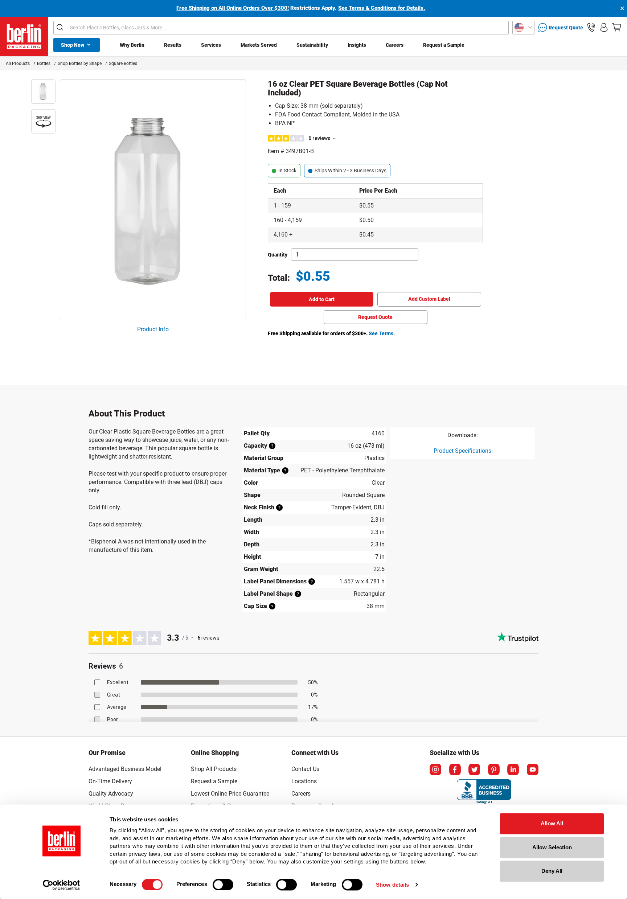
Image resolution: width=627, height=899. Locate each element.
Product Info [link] (153, 329)
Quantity (277, 255)
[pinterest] (494, 769)
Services (211, 45)
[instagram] (435, 769)
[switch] (223, 884)
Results (172, 45)
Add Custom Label (429, 299)
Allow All (552, 823)
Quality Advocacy (111, 793)
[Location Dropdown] (523, 27)
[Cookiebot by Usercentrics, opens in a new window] (61, 884)
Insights (357, 45)
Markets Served (259, 45)
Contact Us (305, 768)
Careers (394, 45)
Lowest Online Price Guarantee (230, 793)
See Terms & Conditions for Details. (381, 8)
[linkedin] (513, 769)
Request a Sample (443, 45)
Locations (304, 781)
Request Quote (375, 317)
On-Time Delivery (110, 781)
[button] (591, 27)
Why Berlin (132, 45)
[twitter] (474, 769)
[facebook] (455, 769)
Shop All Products (214, 768)
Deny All (551, 871)
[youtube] (532, 769)
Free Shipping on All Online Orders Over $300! (232, 8)
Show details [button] (392, 885)
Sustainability (312, 45)
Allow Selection (552, 847)
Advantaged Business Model (125, 768)
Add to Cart (322, 299)
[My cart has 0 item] (616, 27)
